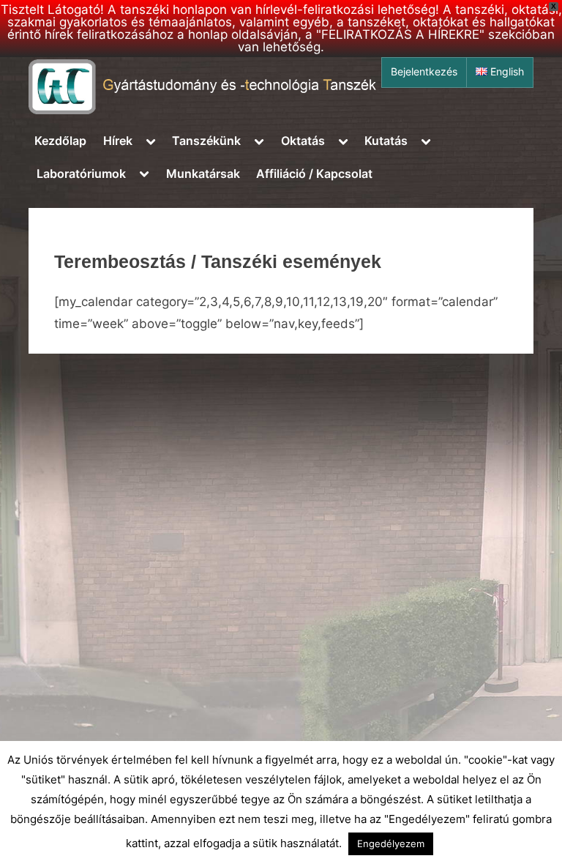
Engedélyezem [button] (390, 843)
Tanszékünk (206, 140)
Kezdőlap (60, 140)
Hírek (117, 140)
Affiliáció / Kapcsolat (314, 173)
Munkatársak (203, 173)
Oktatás (303, 140)
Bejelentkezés (424, 72)
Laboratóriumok (81, 173)
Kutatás (386, 140)
